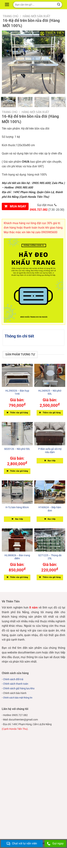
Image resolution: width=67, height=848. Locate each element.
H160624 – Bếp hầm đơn (49, 509)
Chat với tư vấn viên (24, 843)
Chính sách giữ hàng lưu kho (18, 688)
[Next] (59, 62)
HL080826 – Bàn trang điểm (17, 557)
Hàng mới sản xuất (36, 16)
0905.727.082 (39, 209)
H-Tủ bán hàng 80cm (17, 507)
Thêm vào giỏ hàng (19, 412)
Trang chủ (10, 16)
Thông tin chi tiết (19, 336)
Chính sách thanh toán (15, 683)
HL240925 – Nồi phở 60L (49, 392)
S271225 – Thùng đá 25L (49, 557)
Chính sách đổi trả (13, 679)
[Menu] (7, 4)
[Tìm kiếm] (59, 5)
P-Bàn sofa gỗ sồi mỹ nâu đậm (49, 450)
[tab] (33, 336)
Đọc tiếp (52, 460)
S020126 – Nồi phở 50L (17, 448)
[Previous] (4, 62)
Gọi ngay (58, 843)
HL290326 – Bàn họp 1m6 (17, 392)
